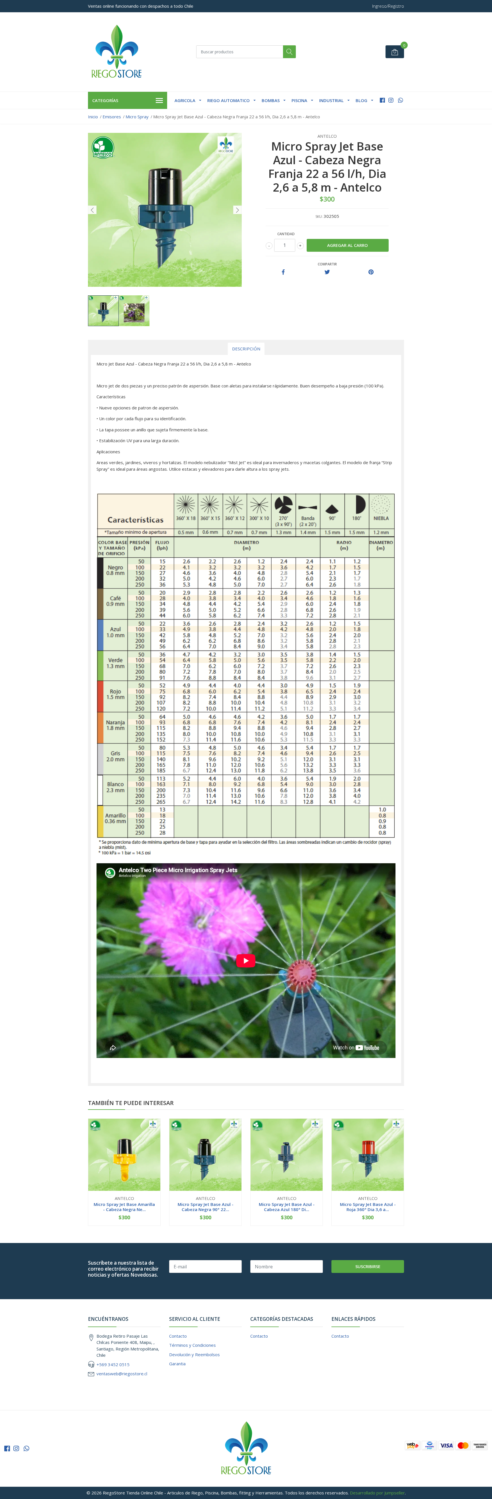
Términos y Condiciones (192, 1345)
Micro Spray (137, 116)
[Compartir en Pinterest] (371, 272)
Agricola (185, 100)
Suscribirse (367, 1266)
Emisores (111, 116)
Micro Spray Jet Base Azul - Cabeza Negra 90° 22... (205, 1206)
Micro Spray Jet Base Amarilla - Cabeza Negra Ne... (124, 1206)
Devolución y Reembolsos (194, 1354)
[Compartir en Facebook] (283, 272)
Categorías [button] (105, 100)
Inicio (93, 116)
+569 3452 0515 (113, 1364)
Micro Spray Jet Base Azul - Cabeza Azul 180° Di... (287, 1206)
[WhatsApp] (400, 100)
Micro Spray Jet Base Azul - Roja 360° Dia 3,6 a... (368, 1206)
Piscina (299, 100)
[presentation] (92, 210)
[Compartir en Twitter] (327, 272)
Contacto (178, 1336)
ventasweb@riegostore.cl (122, 1373)
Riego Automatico (228, 100)
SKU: (319, 216)
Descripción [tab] (246, 349)
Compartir (327, 264)
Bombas (271, 100)
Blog (361, 100)
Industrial (331, 100)
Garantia (177, 1363)
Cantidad (286, 233)
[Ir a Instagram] (390, 100)
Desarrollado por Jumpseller (377, 1493)
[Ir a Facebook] (382, 100)
